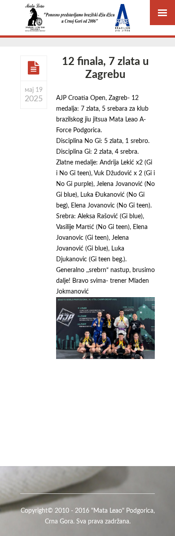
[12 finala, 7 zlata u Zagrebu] (33, 68)
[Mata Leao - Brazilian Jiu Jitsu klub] (77, 17)
